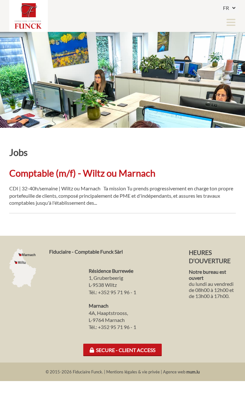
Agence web (174, 371)
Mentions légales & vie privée (133, 371)
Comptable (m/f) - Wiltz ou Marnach (82, 173)
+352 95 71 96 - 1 (117, 292)
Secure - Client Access (124, 350)
